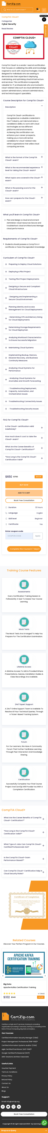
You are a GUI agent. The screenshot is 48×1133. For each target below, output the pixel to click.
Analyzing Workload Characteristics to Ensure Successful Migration (25, 338)
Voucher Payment (9, 1068)
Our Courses (7, 1033)
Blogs (4, 1091)
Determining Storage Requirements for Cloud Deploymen (25, 328)
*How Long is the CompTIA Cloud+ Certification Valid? (20, 458)
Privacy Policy (7, 1076)
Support (5, 1097)
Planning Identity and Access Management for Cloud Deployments (25, 308)
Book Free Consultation (24, 500)
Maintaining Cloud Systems (21, 347)
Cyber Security (9, 24)
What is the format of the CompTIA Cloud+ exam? (21, 158)
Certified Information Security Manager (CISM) (20, 1038)
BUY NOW (24, 485)
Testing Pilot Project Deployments (24, 279)
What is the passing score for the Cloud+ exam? (20, 189)
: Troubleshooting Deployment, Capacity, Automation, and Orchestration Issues (23, 391)
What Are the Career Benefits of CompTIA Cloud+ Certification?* (20, 448)
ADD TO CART (24, 493)
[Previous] (3, 975)
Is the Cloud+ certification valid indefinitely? (19, 427)
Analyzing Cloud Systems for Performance (22, 369)
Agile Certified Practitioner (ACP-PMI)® (17, 1049)
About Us (5, 1087)
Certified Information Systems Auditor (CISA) (19, 1045)
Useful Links (7, 1063)
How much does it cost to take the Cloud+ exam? (21, 438)
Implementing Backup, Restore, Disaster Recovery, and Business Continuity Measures (23, 358)
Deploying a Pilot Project (20, 271)
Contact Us (6, 1083)
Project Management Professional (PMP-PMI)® (20, 1041)
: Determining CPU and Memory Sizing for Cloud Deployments (25, 318)
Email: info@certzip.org (10, 1101)
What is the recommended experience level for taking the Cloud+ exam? (22, 169)
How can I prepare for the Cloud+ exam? (20, 199)
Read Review (7, 28)
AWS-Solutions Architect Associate (15, 1057)
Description (10, 107)
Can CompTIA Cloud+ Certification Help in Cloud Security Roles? (23, 872)
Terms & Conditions (9, 1072)
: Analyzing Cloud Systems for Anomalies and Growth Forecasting (25, 379)
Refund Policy (7, 1079)
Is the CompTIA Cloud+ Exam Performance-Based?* (17, 859)
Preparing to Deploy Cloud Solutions (25, 264)
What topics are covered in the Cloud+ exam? (23, 179)
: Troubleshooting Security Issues (24, 409)
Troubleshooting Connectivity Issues (25, 401)
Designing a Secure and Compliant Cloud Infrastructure (24, 288)
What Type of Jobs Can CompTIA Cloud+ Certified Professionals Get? (22, 845)
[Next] (45, 975)
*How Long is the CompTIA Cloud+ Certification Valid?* (19, 832)
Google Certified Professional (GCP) (16, 1053)
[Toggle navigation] (44, 10)
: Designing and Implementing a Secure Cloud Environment (23, 298)
